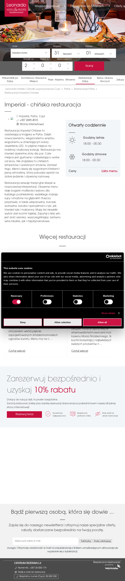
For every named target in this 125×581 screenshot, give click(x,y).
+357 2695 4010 (29, 120)
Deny (23, 322)
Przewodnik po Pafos (10, 80)
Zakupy (120, 80)
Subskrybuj (86, 541)
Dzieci (45, 59)
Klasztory (59, 80)
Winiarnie (70, 80)
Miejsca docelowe (47, 6)
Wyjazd (88, 46)
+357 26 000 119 (38, 568)
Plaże (51, 80)
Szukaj (89, 66)
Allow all (102, 322)
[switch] (47, 301)
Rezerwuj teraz (24, 414)
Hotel (14, 46)
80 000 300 (51, 576)
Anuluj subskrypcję (102, 541)
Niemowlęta (64, 59)
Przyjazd (57, 46)
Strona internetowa (32, 124)
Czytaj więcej (17, 351)
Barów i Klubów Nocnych (105, 80)
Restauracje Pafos (85, 80)
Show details (108, 313)
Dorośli (29, 59)
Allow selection (62, 322)
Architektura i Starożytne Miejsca (33, 80)
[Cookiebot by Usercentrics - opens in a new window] (108, 257)
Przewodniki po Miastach (87, 6)
